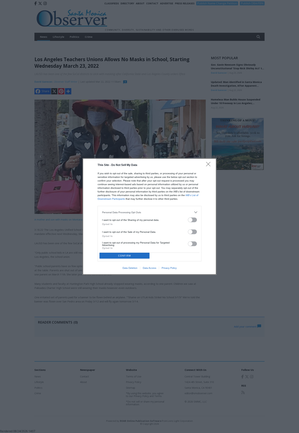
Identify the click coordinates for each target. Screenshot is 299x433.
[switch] (192, 220)
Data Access (149, 268)
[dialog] (149, 216)
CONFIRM (124, 255)
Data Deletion (130, 268)
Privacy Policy (169, 268)
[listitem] (149, 212)
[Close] (209, 165)
